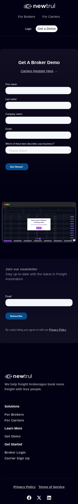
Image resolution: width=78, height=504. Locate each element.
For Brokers (26, 17)
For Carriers (51, 17)
